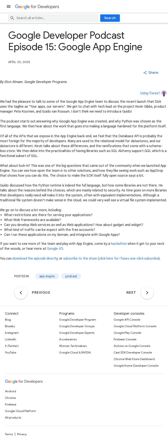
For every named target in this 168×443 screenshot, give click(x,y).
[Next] (147, 292)
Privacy (22, 434)
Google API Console (127, 319)
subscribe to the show (80, 259)
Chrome (10, 398)
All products (13, 417)
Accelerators (68, 339)
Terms (9, 434)
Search (110, 18)
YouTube (10, 352)
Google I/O (55, 249)
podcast (71, 276)
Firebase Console (125, 339)
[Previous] (20, 292)
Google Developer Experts (76, 333)
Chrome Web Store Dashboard (134, 359)
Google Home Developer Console (136, 365)
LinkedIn (10, 339)
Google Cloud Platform (20, 411)
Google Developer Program (77, 319)
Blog (8, 319)
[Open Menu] (9, 6)
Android (10, 391)
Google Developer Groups (76, 326)
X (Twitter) (12, 346)
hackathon (119, 244)
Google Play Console (127, 333)
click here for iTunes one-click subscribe (129, 259)
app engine (47, 276)
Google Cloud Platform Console (135, 326)
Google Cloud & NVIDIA (75, 352)
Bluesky (10, 326)
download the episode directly (35, 259)
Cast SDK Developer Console (133, 352)
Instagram (12, 333)
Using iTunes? (150, 93)
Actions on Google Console (132, 346)
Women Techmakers (73, 346)
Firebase (10, 404)
